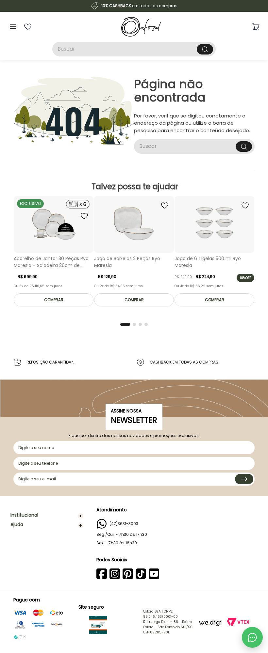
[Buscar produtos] (205, 49)
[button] (125, 324)
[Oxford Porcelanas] (141, 27)
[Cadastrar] (244, 479)
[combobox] (134, 49)
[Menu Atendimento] (252, 637)
